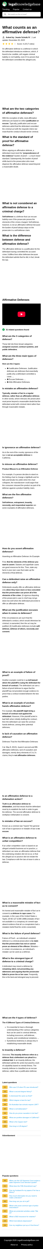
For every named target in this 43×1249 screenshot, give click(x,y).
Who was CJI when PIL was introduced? (23, 1087)
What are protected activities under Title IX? (23, 1212)
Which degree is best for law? (20, 1100)
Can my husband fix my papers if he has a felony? (24, 1191)
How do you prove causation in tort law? (23, 1113)
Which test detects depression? (20, 1221)
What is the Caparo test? (18, 1122)
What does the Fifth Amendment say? (23, 1186)
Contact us (27, 9)
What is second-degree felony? (20, 1091)
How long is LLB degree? (18, 1126)
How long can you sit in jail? (19, 1201)
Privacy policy (27, 1245)
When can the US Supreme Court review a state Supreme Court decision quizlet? (24, 1181)
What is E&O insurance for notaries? (22, 1216)
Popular (16, 9)
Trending (6, 9)
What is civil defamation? (18, 1109)
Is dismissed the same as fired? (20, 1096)
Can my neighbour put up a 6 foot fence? (24, 1225)
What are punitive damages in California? (24, 1117)
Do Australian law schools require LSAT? (24, 1104)
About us (14, 1245)
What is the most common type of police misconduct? (23, 1206)
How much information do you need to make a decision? (23, 1197)
